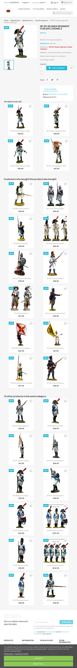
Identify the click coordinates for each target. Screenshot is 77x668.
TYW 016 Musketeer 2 (21, 313)
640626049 (14, 2)
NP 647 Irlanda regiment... (56, 461)
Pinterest (57, 80)
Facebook (6, 616)
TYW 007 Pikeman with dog (21, 278)
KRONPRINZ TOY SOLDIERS (57, 94)
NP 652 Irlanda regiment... (56, 496)
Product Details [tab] (50, 89)
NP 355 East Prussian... (21, 243)
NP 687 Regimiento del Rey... (55, 243)
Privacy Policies (50, 632)
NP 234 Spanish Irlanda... (21, 461)
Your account (46, 640)
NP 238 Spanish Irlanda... (21, 496)
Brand (45, 94)
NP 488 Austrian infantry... (21, 209)
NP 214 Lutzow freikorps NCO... (55, 313)
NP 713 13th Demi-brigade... (56, 209)
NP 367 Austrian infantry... (56, 278)
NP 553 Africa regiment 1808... (56, 166)
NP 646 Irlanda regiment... (21, 426)
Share (47, 80)
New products (9, 644)
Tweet (52, 80)
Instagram (19, 616)
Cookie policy (9, 654)
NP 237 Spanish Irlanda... (21, 530)
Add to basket (56, 68)
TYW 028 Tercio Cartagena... (21, 348)
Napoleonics (24, 9)
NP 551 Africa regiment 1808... (57, 131)
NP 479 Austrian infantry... (56, 348)
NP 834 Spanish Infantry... (55, 565)
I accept (38, 658)
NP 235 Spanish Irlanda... (21, 600)
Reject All (38, 664)
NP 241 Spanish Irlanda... (21, 565)
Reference (47, 97)
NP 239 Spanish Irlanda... (56, 426)
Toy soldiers (38, 9)
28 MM (62, 9)
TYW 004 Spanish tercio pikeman (21, 383)
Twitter (11, 616)
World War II (52, 9)
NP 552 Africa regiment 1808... (20, 166)
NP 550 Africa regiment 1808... (20, 131)
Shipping (25, 644)
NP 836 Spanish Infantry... (55, 530)
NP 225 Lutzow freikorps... (56, 383)
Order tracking (45, 644)
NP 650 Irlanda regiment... (56, 600)
